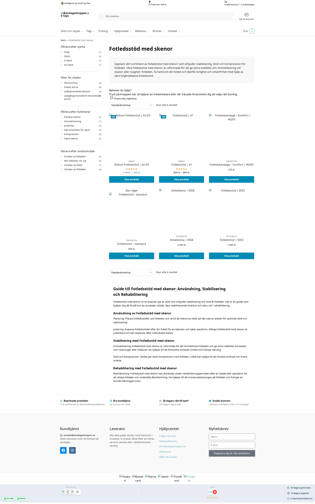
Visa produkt (131, 179)
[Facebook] (63, 450)
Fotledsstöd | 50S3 (231, 240)
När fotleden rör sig (75, 160)
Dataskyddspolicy (168, 441)
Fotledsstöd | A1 (181, 164)
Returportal (165, 451)
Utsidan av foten (73, 165)
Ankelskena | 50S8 (181, 240)
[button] (248, 31)
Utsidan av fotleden (75, 169)
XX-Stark (68, 64)
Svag (66, 51)
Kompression (71, 134)
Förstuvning (70, 82)
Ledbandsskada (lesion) (77, 91)
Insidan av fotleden (75, 156)
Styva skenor (71, 138)
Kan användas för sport (77, 129)
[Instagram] (72, 450)
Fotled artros (71, 87)
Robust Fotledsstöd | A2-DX (131, 164)
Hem (63, 40)
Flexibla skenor (72, 117)
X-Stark (68, 60)
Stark (67, 56)
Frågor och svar (167, 436)
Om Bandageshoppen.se (172, 446)
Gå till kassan (246, 19)
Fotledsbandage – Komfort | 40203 (231, 164)
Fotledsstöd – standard (131, 243)
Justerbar (69, 125)
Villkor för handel (168, 457)
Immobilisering (72, 121)
